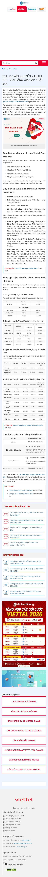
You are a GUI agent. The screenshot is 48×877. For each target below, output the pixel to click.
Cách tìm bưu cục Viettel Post (26, 268)
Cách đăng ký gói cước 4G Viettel (20, 490)
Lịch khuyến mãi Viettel (12, 825)
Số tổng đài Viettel (11, 827)
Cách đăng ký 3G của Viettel (14, 816)
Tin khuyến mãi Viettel (17, 506)
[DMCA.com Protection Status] (10, 869)
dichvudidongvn (22, 847)
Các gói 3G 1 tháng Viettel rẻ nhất (21, 493)
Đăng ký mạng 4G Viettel (13, 819)
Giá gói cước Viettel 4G (13, 822)
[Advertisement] (24, 35)
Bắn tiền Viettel (10, 830)
